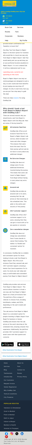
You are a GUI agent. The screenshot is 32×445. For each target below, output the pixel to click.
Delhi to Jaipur (9, 418)
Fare (16, 32)
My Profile (23, 40)
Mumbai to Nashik (10, 425)
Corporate (8, 36)
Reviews (21, 36)
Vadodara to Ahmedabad (12, 408)
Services (20, 27)
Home (6, 363)
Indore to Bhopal (9, 421)
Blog (5, 370)
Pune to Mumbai (9, 414)
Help (6, 40)
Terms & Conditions (10, 393)
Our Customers (9, 380)
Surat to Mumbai (9, 411)
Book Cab (8, 27)
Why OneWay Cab (10, 390)
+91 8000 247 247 (7, 17)
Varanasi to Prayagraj (11, 428)
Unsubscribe (8, 376)
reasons (16, 98)
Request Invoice (9, 383)
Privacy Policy (22, 376)
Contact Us (21, 370)
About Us (20, 363)
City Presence (8, 397)
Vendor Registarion (10, 387)
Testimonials (8, 373)
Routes (7, 32)
